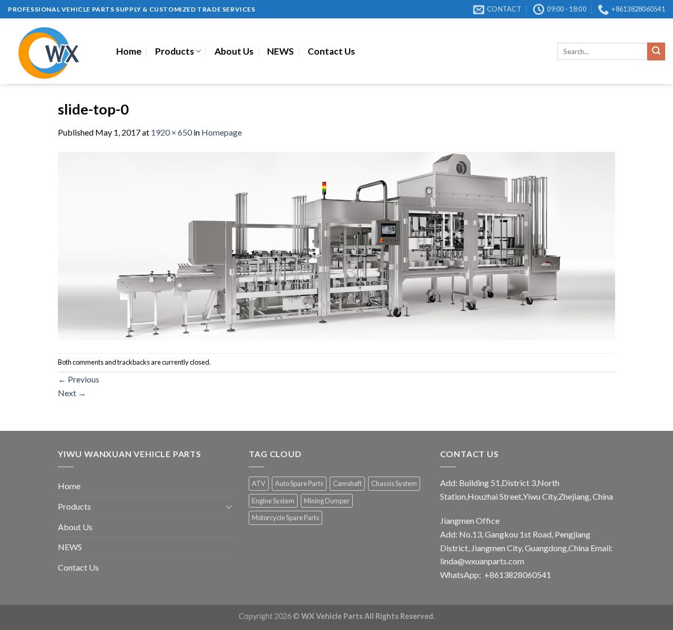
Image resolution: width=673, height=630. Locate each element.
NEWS (280, 51)
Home (128, 51)
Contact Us (331, 51)
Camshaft (347, 483)
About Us (234, 51)
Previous (78, 379)
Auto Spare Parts (299, 483)
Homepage (221, 132)
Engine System (273, 501)
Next (72, 393)
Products (174, 51)
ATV (259, 483)
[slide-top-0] (336, 245)
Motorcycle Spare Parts (285, 517)
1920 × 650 (171, 132)
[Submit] (656, 51)
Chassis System (394, 483)
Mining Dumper (327, 501)
